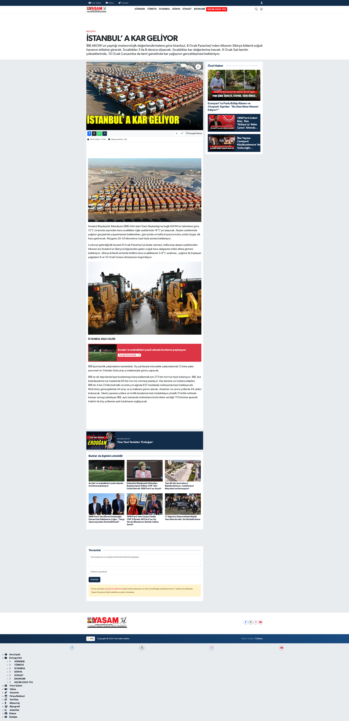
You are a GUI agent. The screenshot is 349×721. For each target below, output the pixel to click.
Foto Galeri (96, 3)
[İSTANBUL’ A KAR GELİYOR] (144, 96)
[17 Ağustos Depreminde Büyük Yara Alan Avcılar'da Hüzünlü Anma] (183, 504)
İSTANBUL (164, 9)
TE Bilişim (259, 639)
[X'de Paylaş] (94, 133)
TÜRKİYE (152, 9)
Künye (12, 713)
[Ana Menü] (261, 9)
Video (111, 3)
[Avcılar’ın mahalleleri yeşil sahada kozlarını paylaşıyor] (106, 471)
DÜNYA (176, 9)
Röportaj (14, 703)
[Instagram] (255, 622)
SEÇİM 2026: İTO (216, 9)
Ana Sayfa (14, 654)
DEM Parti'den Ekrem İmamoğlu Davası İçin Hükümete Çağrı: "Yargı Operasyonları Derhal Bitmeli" (106, 519)
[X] (250, 622)
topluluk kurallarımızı (113, 589)
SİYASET (187, 9)
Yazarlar (125, 3)
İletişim (13, 717)
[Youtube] (260, 622)
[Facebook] (245, 622)
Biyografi (14, 706)
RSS (92, 639)
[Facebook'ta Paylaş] (89, 133)
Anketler (14, 710)
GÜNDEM (140, 9)
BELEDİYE (91, 31)
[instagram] (211, 648)
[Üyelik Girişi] (260, 3)
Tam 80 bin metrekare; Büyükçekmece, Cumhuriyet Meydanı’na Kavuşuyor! (179, 486)
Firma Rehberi (17, 696)
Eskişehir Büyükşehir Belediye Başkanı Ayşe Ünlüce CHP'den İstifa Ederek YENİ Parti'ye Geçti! (144, 486)
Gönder (95, 579)
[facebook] (72, 648)
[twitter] (141, 648)
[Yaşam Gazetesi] (96, 9)
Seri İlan (13, 699)
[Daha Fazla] (104, 133)
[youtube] (281, 648)
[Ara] (256, 9)
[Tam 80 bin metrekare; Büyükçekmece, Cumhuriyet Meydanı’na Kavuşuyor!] (183, 471)
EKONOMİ (199, 9)
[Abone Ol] (194, 133)
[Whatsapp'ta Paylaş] (99, 133)
